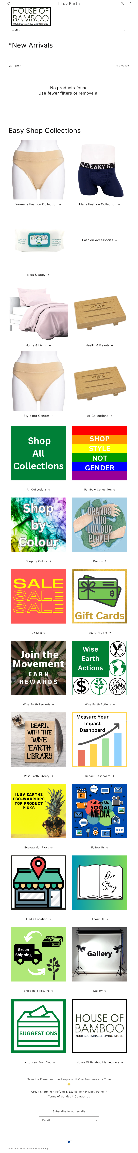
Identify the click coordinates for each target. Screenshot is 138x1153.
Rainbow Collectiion (98, 489)
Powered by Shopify (38, 1148)
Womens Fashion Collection (36, 204)
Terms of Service (59, 1096)
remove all (89, 93)
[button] (9, 3)
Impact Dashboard (98, 776)
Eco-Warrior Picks (36, 847)
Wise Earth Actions (98, 704)
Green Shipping (41, 1091)
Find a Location (36, 919)
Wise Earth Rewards (36, 704)
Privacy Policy (95, 1091)
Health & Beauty (97, 345)
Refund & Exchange (68, 1091)
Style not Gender (36, 416)
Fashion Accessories (97, 240)
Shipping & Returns (37, 990)
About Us (98, 919)
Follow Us (98, 847)
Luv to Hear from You (36, 1062)
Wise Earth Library (36, 776)
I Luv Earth (22, 1148)
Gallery (98, 990)
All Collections (98, 416)
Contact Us (82, 1096)
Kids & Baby (36, 274)
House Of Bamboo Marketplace (98, 1062)
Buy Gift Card (98, 632)
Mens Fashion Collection (97, 204)
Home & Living (36, 345)
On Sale (36, 632)
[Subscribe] (95, 1120)
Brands (98, 561)
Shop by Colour (36, 561)
